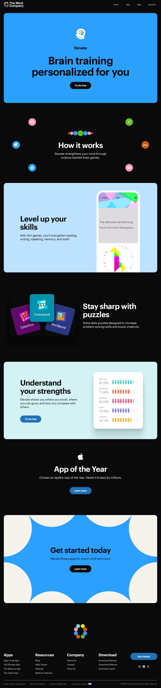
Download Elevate (108, 660)
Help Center (41, 664)
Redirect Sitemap (43, 673)
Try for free (80, 85)
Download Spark (107, 668)
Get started (144, 656)
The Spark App (11, 673)
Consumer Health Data (58, 684)
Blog (37, 660)
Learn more (80, 490)
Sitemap (39, 668)
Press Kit (71, 668)
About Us (71, 660)
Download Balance (108, 664)
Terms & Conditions (37, 684)
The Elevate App (12, 664)
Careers (71, 664)
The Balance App (12, 668)
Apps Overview (11, 660)
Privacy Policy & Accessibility (14, 684)
